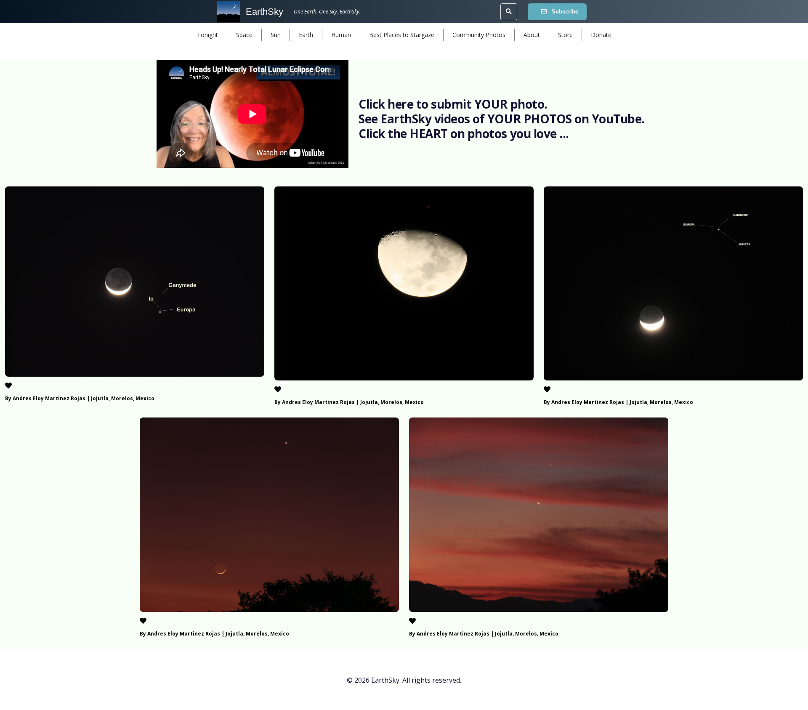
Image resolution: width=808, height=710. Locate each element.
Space (244, 35)
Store (565, 35)
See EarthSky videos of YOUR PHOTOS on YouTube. (502, 119)
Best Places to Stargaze (401, 35)
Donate (601, 35)
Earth (306, 35)
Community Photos (478, 35)
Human (341, 35)
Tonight (207, 35)
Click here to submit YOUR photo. (453, 104)
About (532, 35)
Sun (276, 35)
